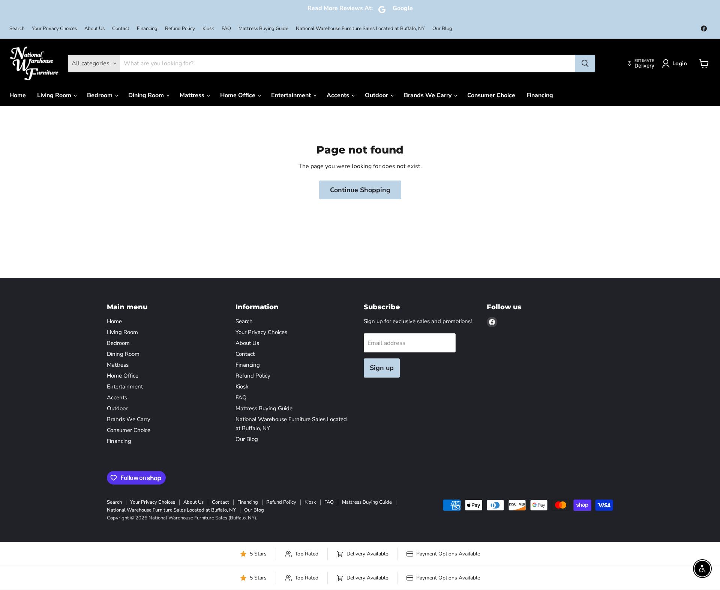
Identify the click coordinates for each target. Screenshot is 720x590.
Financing (147, 29)
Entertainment (291, 95)
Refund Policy (180, 29)
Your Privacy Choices (54, 29)
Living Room (55, 95)
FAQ (226, 29)
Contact (120, 29)
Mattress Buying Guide (263, 29)
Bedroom (100, 95)
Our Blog (442, 29)
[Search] (585, 63)
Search (16, 29)
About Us (94, 29)
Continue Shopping (360, 189)
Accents (339, 95)
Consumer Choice (491, 95)
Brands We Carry (428, 95)
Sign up (382, 367)
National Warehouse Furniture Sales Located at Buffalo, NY (360, 29)
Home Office (238, 95)
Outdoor (377, 95)
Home (17, 95)
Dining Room (146, 95)
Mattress (193, 95)
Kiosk (208, 29)
